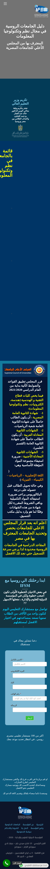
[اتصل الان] (6, 863)
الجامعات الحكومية (12, 824)
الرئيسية (39, 824)
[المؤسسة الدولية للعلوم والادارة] (41, 16)
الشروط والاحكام (12, 828)
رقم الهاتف (16, 694)
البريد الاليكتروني (17, 671)
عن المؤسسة (28, 824)
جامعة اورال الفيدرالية (12, 279)
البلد (12, 682)
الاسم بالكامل (17, 660)
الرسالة (14, 705)
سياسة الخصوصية (24, 832)
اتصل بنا (24, 828)
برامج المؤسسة (37, 828)
